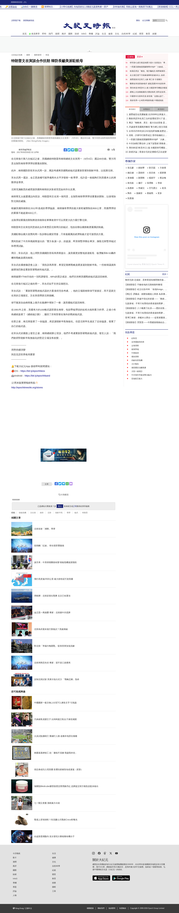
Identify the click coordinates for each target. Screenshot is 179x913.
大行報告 (135, 364)
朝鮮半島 (59, 513)
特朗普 (85, 513)
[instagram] (93, 853)
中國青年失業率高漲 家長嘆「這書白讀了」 (147, 96)
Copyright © (135, 908)
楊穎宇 (152, 178)
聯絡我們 (101, 908)
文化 (117, 34)
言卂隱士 (153, 188)
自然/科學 (125, 34)
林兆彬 (131, 183)
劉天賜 (152, 168)
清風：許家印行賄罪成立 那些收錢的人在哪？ (148, 135)
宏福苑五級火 (136, 379)
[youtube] (116, 853)
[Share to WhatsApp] (76, 149)
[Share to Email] (80, 149)
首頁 (24, 34)
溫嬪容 (139, 193)
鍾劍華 (141, 168)
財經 (77, 34)
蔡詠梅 (163, 178)
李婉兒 (141, 188)
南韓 (42, 513)
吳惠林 (131, 188)
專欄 (91, 34)
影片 (15, 858)
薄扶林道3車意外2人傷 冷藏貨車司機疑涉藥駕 (148, 88)
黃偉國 (131, 178)
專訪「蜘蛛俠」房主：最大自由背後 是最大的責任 (148, 123)
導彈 (68, 513)
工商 (54, 891)
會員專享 (35, 34)
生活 (104, 34)
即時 (44, 34)
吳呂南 (152, 173)
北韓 (49, 513)
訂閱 (75, 506)
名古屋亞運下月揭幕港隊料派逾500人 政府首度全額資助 (148, 75)
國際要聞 (37, 55)
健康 (110, 34)
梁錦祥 (141, 173)
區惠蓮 (131, 198)
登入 (60, 506)
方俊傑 (163, 168)
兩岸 (64, 34)
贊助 (138, 20)
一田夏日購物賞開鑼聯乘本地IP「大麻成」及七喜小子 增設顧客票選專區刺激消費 (148, 67)
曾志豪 (131, 168)
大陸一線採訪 (136, 371)
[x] (111, 853)
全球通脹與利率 (137, 342)
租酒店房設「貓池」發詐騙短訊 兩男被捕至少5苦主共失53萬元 (148, 71)
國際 (70, 34)
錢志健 (131, 173)
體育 (141, 34)
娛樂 (154, 34)
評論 (97, 34)
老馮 (164, 188)
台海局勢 (135, 346)
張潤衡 (150, 183)
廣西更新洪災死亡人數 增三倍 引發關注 (146, 79)
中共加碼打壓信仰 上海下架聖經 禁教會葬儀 (148, 143)
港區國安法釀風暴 (138, 368)
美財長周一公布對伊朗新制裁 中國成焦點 (146, 100)
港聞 (57, 34)
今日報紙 (16, 853)
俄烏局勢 (135, 357)
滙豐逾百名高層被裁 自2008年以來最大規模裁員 (148, 114)
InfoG (83, 34)
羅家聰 (163, 173)
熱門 (51, 34)
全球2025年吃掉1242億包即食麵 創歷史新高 (148, 131)
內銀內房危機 (136, 360)
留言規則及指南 (16, 499)
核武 (76, 513)
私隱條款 (122, 908)
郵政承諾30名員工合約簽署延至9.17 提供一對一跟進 (148, 118)
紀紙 (135, 34)
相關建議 (90, 908)
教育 (148, 34)
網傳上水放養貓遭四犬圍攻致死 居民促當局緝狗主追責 (148, 92)
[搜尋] (167, 20)
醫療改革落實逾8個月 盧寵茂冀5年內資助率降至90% (148, 84)
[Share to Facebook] (65, 149)
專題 (47, 55)
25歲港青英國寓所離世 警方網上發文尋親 (148, 127)
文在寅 (33, 513)
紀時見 (134, 338)
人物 (15, 895)
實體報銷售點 (28, 20)
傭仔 (140, 183)
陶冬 (130, 193)
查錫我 (150, 193)
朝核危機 (22, 513)
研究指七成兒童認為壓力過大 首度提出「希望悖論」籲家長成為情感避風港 (148, 63)
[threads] (105, 853)
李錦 (160, 183)
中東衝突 (135, 353)
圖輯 (54, 887)
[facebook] (99, 853)
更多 (160, 193)
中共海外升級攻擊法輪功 (141, 375)
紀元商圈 (146, 20)
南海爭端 (135, 349)
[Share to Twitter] (68, 149)
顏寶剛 (141, 178)
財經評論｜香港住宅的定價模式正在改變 (148, 152)
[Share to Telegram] (72, 149)
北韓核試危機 (16, 55)
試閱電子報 (16, 20)
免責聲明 (112, 908)
